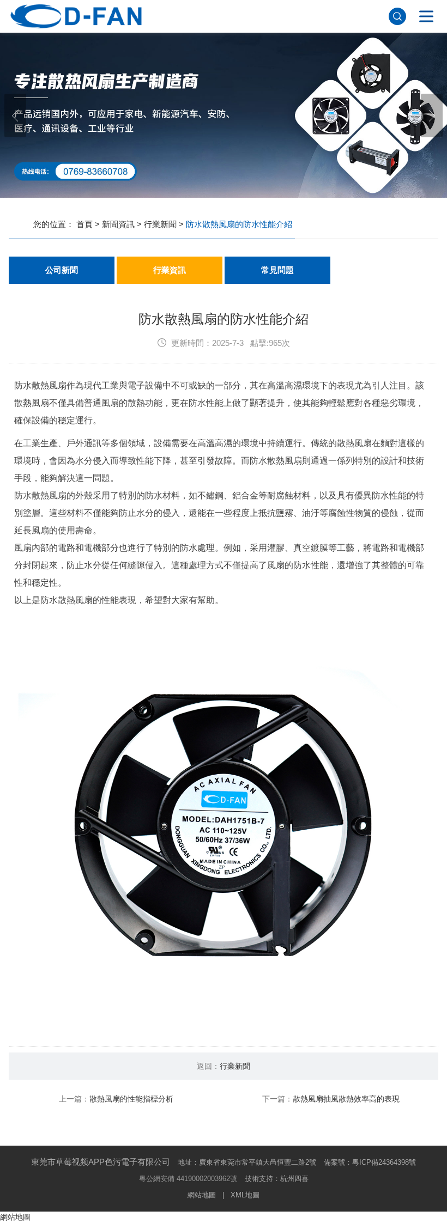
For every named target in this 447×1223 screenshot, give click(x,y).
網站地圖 (202, 1195)
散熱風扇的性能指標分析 (131, 1098)
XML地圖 (245, 1195)
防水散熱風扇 (40, 385)
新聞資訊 (118, 224)
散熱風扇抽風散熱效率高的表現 (346, 1098)
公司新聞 (61, 270)
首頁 (84, 224)
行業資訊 (169, 270)
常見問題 (277, 270)
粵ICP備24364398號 (384, 1162)
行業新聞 (160, 224)
